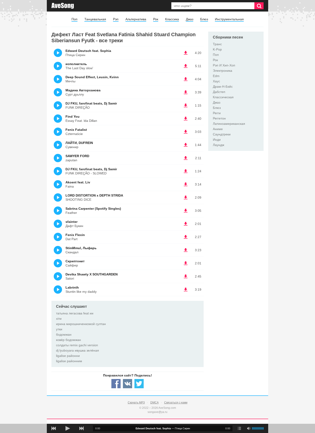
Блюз (204, 19)
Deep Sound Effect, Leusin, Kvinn (92, 77)
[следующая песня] (81, 428)
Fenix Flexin (75, 235)
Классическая (223, 97)
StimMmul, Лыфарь (81, 248)
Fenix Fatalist (76, 129)
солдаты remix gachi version (77, 345)
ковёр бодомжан (68, 340)
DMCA (154, 402)
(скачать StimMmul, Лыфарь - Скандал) (185, 250)
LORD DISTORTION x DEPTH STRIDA (94, 195)
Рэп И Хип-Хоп (224, 65)
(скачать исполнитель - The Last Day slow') (185, 66)
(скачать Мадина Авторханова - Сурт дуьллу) (185, 92)
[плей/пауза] (67, 428)
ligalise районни (68, 356)
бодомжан (63, 334)
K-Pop (217, 49)
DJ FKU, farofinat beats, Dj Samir (91, 103)
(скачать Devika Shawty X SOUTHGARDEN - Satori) (185, 276)
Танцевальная (95, 19)
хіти (59, 318)
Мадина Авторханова (83, 90)
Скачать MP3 (136, 402)
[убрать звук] (248, 428)
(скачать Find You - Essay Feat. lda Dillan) (185, 118)
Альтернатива (135, 19)
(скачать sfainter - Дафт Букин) (185, 224)
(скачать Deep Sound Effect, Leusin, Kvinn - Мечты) (185, 79)
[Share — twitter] (139, 383)
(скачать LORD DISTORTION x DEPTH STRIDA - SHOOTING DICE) (185, 197)
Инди (217, 139)
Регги (217, 113)
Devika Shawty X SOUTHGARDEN (91, 274)
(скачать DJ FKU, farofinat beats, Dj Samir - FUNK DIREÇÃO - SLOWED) (185, 171)
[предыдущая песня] (54, 428)
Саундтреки (222, 134)
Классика (172, 19)
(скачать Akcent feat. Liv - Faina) (185, 184)
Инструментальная (229, 19)
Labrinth (72, 287)
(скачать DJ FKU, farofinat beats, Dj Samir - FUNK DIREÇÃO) (185, 105)
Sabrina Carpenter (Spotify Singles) (93, 208)
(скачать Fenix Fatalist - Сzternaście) (185, 132)
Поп (74, 19)
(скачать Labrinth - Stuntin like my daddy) (185, 289)
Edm (216, 76)
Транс (217, 44)
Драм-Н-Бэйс (223, 86)
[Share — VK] (127, 383)
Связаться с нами (175, 402)
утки (59, 329)
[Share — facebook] (116, 383)
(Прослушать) (58, 53)
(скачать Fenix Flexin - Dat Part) (185, 237)
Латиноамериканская (229, 123)
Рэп (116, 19)
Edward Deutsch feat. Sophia (88, 51)
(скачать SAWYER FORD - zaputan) (185, 158)
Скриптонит (75, 261)
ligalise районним (69, 361)
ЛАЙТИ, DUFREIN (79, 143)
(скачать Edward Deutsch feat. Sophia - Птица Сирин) (185, 53)
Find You (72, 116)
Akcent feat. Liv (77, 182)
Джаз (189, 19)
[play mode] (239, 428)
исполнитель (76, 64)
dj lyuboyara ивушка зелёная (77, 350)
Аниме (218, 129)
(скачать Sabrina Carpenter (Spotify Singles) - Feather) (185, 210)
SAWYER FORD (77, 156)
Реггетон (219, 118)
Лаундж (218, 145)
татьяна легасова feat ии (74, 313)
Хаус (216, 81)
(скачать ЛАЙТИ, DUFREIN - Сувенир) (185, 145)
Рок (155, 19)
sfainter (71, 222)
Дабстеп (219, 92)
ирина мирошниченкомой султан (81, 324)
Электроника (222, 70)
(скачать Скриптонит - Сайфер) (185, 263)
